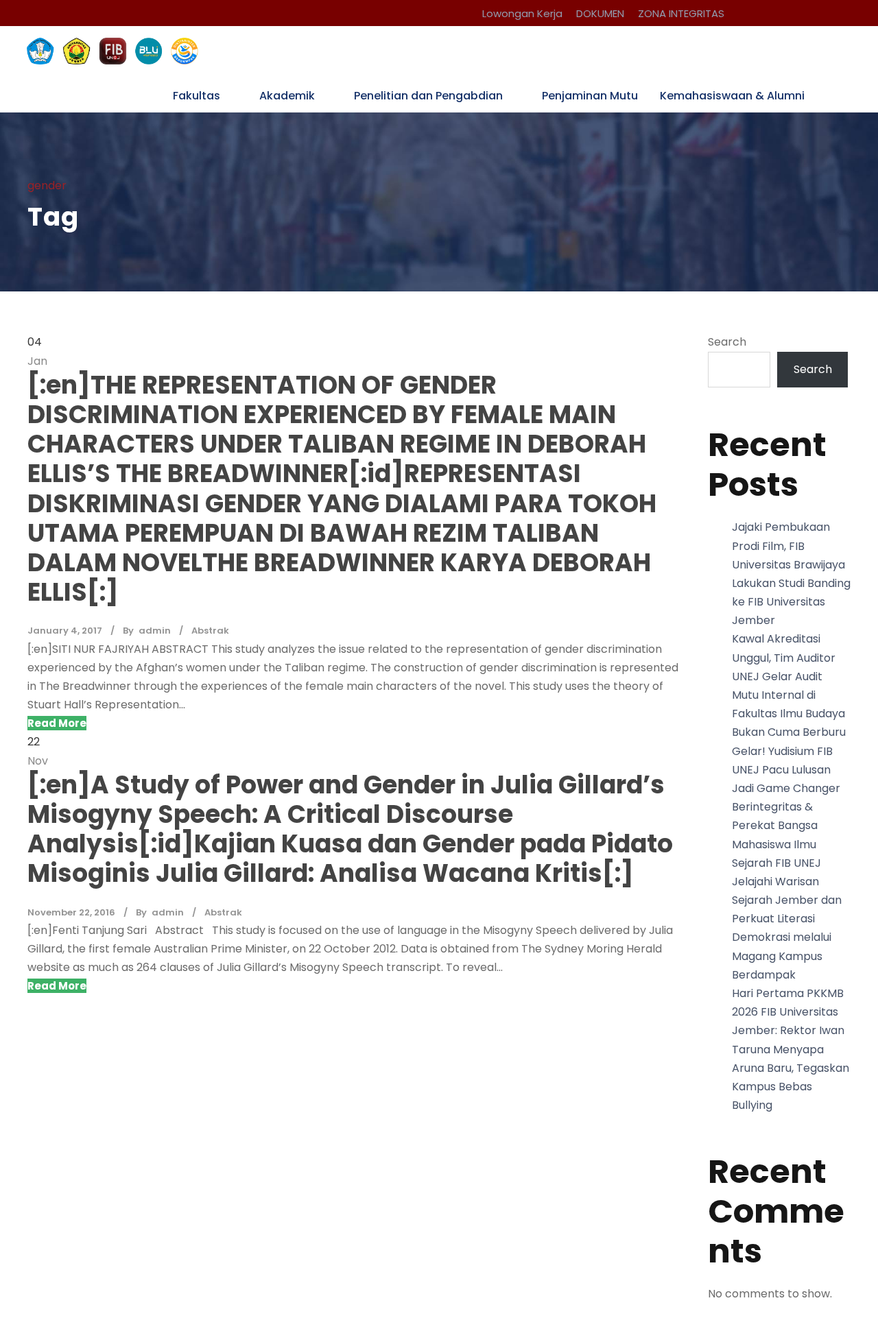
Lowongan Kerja (522, 13)
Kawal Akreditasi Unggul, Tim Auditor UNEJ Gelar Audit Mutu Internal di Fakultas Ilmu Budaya (788, 676)
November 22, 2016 (71, 912)
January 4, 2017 (64, 630)
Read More (56, 723)
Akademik (287, 96)
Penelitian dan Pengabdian (428, 96)
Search (727, 342)
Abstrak (210, 630)
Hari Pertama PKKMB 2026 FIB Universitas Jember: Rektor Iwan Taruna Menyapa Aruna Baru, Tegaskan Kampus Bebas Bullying (790, 1049)
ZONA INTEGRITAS (681, 13)
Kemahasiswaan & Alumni (732, 96)
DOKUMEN (600, 13)
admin (155, 630)
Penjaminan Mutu (590, 96)
